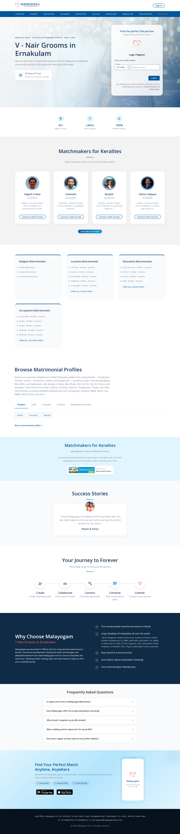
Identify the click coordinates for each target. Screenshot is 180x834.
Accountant (24, 316)
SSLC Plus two (129, 267)
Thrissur (19, 14)
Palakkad (65, 14)
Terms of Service (150, 87)
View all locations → (82, 291)
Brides (83, 267)
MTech (126, 272)
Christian (33, 415)
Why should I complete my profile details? (66, 720)
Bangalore (127, 14)
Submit (154, 78)
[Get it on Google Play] (45, 792)
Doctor (22, 321)
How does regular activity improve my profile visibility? (73, 738)
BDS (124, 281)
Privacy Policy (154, 89)
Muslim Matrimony (27, 272)
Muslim (47, 415)
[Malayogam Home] (27, 5)
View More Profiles (90, 231)
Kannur (34, 14)
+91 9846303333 (67, 820)
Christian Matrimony (28, 276)
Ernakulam (111, 14)
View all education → (134, 287)
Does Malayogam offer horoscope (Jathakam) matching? (73, 711)
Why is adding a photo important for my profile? (69, 729)
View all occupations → (32, 340)
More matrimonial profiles (29, 425)
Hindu (20, 415)
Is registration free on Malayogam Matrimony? (69, 701)
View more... (163, 14)
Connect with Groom (32, 217)
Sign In (159, 5)
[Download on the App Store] (65, 792)
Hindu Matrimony (27, 267)
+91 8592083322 (81, 820)
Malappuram (145, 14)
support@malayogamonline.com (109, 820)
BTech (125, 276)
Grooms (91, 267)
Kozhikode (48, 14)
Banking (22, 334)
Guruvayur (80, 14)
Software (23, 330)
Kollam (96, 14)
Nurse (22, 325)
